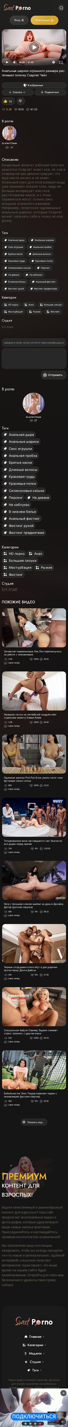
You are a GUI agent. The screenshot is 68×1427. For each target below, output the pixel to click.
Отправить (55, 375)
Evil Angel (7, 326)
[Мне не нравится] (21, 101)
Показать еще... (35, 1122)
